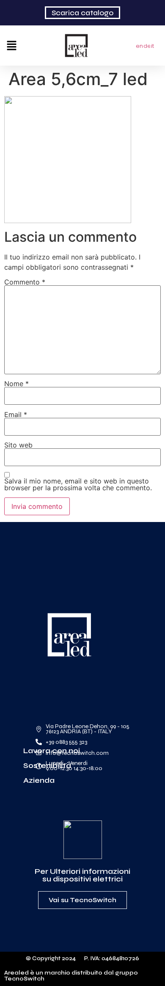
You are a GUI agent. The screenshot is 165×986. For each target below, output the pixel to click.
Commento (24, 282)
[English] (139, 45)
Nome (16, 383)
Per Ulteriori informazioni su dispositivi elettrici (82, 875)
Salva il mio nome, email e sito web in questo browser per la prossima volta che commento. (78, 484)
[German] (147, 45)
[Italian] (155, 45)
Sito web (18, 445)
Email (15, 414)
